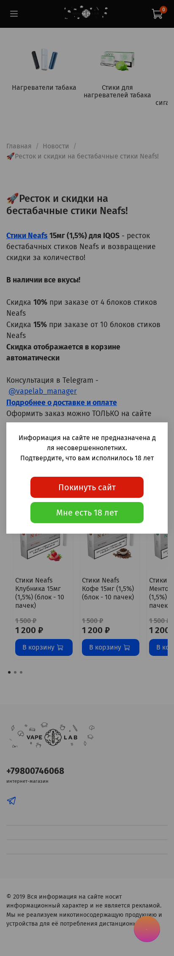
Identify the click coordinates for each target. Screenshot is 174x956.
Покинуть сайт (87, 487)
